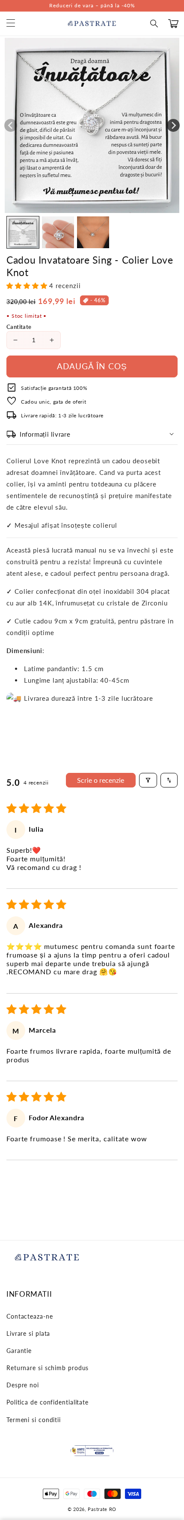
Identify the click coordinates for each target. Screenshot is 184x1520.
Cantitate (19, 326)
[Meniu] (10, 23)
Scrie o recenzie (100, 780)
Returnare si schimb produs (47, 1367)
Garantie (19, 1350)
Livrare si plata (28, 1333)
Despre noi (22, 1385)
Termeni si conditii (33, 1419)
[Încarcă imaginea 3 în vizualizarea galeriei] (93, 232)
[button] (154, 23)
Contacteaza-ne (29, 1316)
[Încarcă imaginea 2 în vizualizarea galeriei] (58, 232)
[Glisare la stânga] (10, 125)
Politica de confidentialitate (47, 1402)
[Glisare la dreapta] (173, 125)
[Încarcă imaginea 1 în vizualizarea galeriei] (23, 232)
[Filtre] (148, 780)
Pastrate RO (102, 1509)
